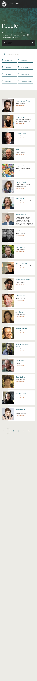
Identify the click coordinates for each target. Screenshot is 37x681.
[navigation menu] (33, 4)
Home (3, 21)
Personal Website (20, 105)
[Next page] (33, 431)
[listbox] (18, 43)
